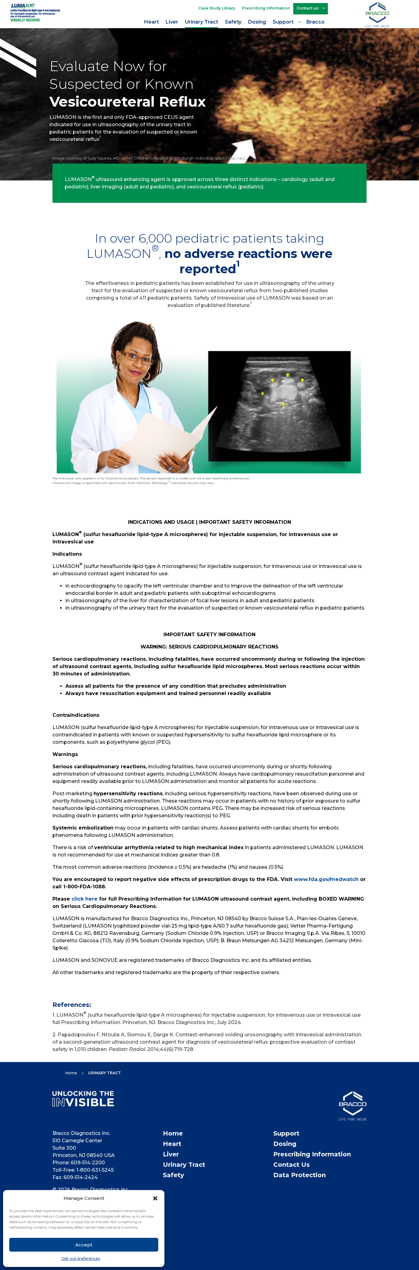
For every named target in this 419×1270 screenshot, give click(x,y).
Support (283, 22)
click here (84, 899)
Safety (233, 22)
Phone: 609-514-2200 (78, 1163)
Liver (172, 22)
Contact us (307, 8)
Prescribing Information (266, 8)
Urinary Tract (201, 22)
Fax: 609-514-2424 (75, 1177)
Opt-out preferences (80, 1258)
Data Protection (299, 1175)
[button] (155, 1198)
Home (173, 1133)
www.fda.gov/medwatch (326, 879)
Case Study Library (216, 8)
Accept (83, 1245)
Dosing (257, 22)
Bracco (315, 22)
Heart (151, 22)
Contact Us (291, 1164)
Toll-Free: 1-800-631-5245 (83, 1170)
